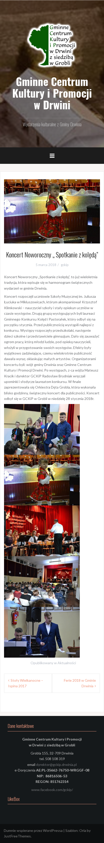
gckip (65, 265)
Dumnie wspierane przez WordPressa (33, 830)
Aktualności (67, 663)
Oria (82, 830)
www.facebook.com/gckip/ (52, 789)
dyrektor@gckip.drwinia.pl (56, 764)
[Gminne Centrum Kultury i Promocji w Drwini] (52, 45)
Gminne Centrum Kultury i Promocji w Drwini (52, 92)
